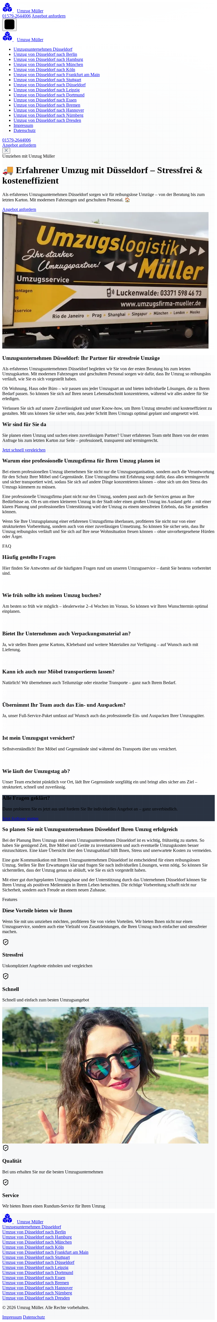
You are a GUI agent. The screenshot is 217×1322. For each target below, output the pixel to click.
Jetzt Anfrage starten (20, 818)
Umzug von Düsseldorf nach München (48, 64)
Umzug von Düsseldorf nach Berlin (45, 54)
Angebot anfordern (49, 16)
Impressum (23, 125)
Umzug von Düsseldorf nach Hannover (49, 110)
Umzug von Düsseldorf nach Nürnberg (48, 115)
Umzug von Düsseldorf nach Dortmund (49, 94)
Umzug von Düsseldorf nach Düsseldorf (50, 84)
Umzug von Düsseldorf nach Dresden (47, 120)
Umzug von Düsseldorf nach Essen (45, 100)
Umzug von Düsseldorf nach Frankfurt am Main (57, 74)
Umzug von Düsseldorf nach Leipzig (47, 89)
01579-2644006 (16, 16)
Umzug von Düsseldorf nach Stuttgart (47, 79)
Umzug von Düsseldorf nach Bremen (47, 105)
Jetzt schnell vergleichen (23, 450)
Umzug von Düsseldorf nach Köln (44, 69)
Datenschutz (25, 130)
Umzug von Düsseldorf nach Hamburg (48, 59)
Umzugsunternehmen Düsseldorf (43, 49)
